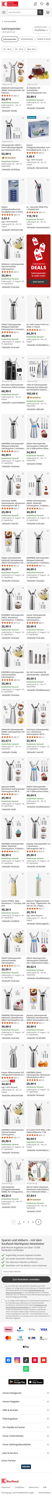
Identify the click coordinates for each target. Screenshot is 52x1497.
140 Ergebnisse (8, 32)
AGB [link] (44, 1487)
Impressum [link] (6, 1487)
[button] (9, 39)
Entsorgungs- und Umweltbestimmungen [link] (17, 1492)
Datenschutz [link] (34, 1487)
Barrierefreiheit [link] (45, 1492)
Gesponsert (6, 84)
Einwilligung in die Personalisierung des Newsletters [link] (26, 1306)
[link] (35, 4)
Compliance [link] (19, 1487)
